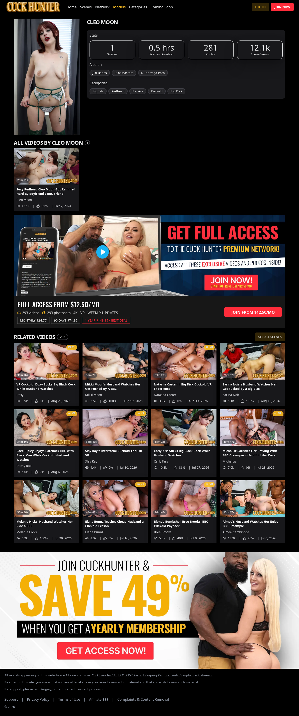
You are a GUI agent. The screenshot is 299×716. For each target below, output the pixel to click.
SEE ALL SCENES (270, 337)
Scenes (86, 7)
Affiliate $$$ (101, 699)
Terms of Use (72, 699)
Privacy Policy (41, 699)
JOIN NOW (282, 7)
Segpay (45, 689)
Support (13, 699)
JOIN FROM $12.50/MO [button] (253, 312)
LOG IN (260, 7)
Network (102, 7)
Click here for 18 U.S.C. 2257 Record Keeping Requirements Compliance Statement (152, 675)
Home (72, 7)
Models (119, 7)
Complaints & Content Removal (143, 699)
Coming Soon (162, 7)
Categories (138, 7)
